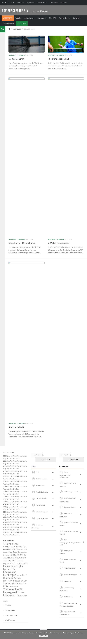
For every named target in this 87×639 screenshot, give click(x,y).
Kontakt (11, 3)
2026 (5, 456)
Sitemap (64, 3)
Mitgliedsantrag (8, 23)
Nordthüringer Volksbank (66, 552)
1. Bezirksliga (10, 543)
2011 (5, 532)
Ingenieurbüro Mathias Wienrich (69, 532)
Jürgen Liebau (9, 563)
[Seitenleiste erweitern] (2, 29)
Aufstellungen (29, 18)
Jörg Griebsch (17, 560)
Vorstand (20, 3)
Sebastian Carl (20, 580)
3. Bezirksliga (20, 546)
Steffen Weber (11, 583)
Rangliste (19, 575)
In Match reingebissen (58, 243)
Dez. (17, 464)
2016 (5, 507)
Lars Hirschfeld (21, 563)
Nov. (14, 464)
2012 (5, 527)
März (15, 456)
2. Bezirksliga (11, 545)
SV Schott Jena (40, 485)
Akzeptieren (43, 636)
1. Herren (60, 55)
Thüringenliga (11, 589)
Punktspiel (12, 55)
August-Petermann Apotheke (68, 484)
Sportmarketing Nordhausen (67, 589)
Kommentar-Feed (11, 615)
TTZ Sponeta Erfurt (42, 518)
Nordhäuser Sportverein (37, 526)
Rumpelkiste (68, 581)
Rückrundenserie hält (58, 59)
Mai (21, 456)
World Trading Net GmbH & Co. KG (67, 613)
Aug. (4, 458)
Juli (26, 461)
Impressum (30, 3)
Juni (24, 456)
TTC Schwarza (40, 505)
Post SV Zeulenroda (42, 492)
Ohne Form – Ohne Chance (21, 243)
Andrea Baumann (10, 549)
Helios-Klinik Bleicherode (66, 515)
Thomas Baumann (14, 586)
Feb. (11, 456)
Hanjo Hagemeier (17, 557)
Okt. (11, 464)
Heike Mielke (7, 561)
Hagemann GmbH (69, 507)
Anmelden (8, 605)
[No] (84, 635)
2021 (5, 481)
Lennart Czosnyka (13, 566)
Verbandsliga (22, 595)
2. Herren (21, 55)
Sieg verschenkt (16, 59)
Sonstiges (76, 18)
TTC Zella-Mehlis (41, 499)
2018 (5, 497)
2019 (5, 492)
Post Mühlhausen (41, 479)
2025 (5, 461)
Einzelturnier (17, 554)
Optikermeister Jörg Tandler (68, 560)
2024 (5, 466)
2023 (5, 471)
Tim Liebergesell (13, 591)
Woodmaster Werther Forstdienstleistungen (68, 604)
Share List (45, 460)
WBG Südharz (68, 596)
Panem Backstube (69, 568)
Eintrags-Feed (10, 610)
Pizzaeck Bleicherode (70, 575)
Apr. (18, 456)
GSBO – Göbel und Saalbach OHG (67, 500)
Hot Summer (21, 23)
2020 (5, 486)
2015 (5, 512)
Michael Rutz (10, 569)
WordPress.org (10, 620)
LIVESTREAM (8, 18)
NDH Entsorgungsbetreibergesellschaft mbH (70, 542)
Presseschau (41, 18)
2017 (5, 502)
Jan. (8, 456)
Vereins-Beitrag (64, 18)
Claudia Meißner (8, 552)
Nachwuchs (9, 572)
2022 (5, 476)
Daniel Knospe (18, 552)
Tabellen (18, 18)
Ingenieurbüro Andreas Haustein (69, 524)
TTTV (37, 472)
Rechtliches (53, 3)
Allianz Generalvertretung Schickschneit (65, 474)
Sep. (7, 464)
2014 (5, 517)
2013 (5, 522)
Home (3, 3)
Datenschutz (41, 3)
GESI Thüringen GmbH (71, 492)
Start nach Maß (16, 427)
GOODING (52, 18)
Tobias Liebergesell (13, 594)
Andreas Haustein (22, 549)
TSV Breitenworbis (42, 512)
